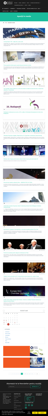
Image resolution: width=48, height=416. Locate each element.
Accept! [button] (42, 412)
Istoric (15, 404)
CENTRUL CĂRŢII (5, 11)
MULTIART (7, 342)
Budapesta (6, 8)
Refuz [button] (35, 412)
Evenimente (12, 8)
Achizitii (15, 407)
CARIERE (29, 5)
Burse (11, 11)
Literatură (7, 331)
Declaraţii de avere (17, 405)
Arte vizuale (7, 333)
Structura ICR (16, 400)
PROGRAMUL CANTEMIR (21, 8)
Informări (15, 11)
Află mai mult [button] (10, 414)
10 (29, 373)
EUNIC (39, 8)
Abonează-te (35, 386)
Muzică (6, 337)
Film (6, 340)
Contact (26, 5)
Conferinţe (7, 335)
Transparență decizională (18, 5)
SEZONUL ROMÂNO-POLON (32, 8)
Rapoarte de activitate (17, 402)
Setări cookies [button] (28, 413)
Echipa (15, 398)
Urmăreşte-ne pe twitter (29, 398)
